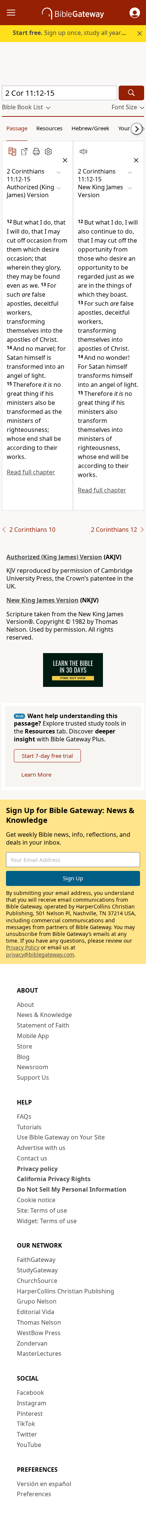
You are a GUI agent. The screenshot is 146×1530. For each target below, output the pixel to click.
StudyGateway (37, 1270)
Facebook (30, 1392)
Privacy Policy (22, 947)
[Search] (131, 93)
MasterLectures (39, 1353)
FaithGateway (36, 1259)
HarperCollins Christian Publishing (65, 1291)
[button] (135, 13)
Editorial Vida (35, 1312)
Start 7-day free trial (47, 755)
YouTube (29, 1445)
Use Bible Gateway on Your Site (61, 1137)
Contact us (32, 1158)
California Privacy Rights (54, 1179)
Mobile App (33, 1036)
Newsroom (32, 1067)
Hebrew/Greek (90, 128)
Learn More (36, 774)
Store (24, 1046)
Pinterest (30, 1413)
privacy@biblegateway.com (40, 954)
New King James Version (42, 600)
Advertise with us (41, 1148)
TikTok (26, 1424)
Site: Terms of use (42, 1210)
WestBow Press (39, 1333)
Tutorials (29, 1127)
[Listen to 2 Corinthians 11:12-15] (83, 151)
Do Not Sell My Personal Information (72, 1189)
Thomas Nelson (39, 1322)
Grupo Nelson (37, 1301)
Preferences (34, 1494)
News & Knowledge (44, 1015)
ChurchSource (37, 1281)
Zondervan (32, 1343)
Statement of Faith (43, 1025)
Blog (23, 1057)
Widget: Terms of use (47, 1221)
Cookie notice (36, 1200)
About (25, 1004)
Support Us (33, 1077)
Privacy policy (37, 1169)
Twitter (27, 1434)
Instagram (31, 1403)
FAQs (24, 1116)
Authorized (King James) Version (54, 557)
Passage (16, 128)
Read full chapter (31, 472)
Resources (49, 128)
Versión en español (44, 1484)
